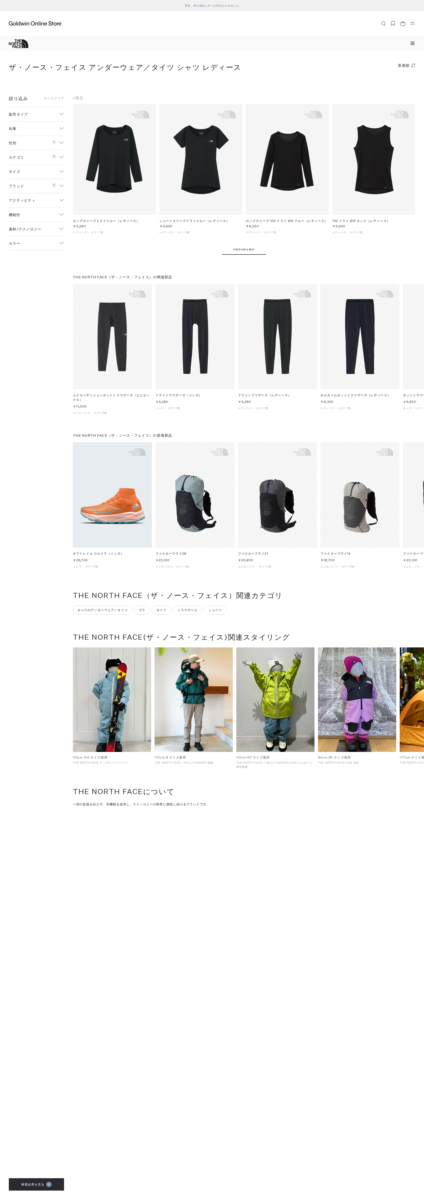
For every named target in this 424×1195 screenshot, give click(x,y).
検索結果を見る (35, 1184)
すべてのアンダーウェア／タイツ (103, 610)
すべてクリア (54, 98)
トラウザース (187, 610)
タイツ (161, 610)
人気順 (382, 82)
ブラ (142, 610)
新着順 (404, 65)
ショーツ (215, 610)
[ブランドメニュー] (412, 44)
